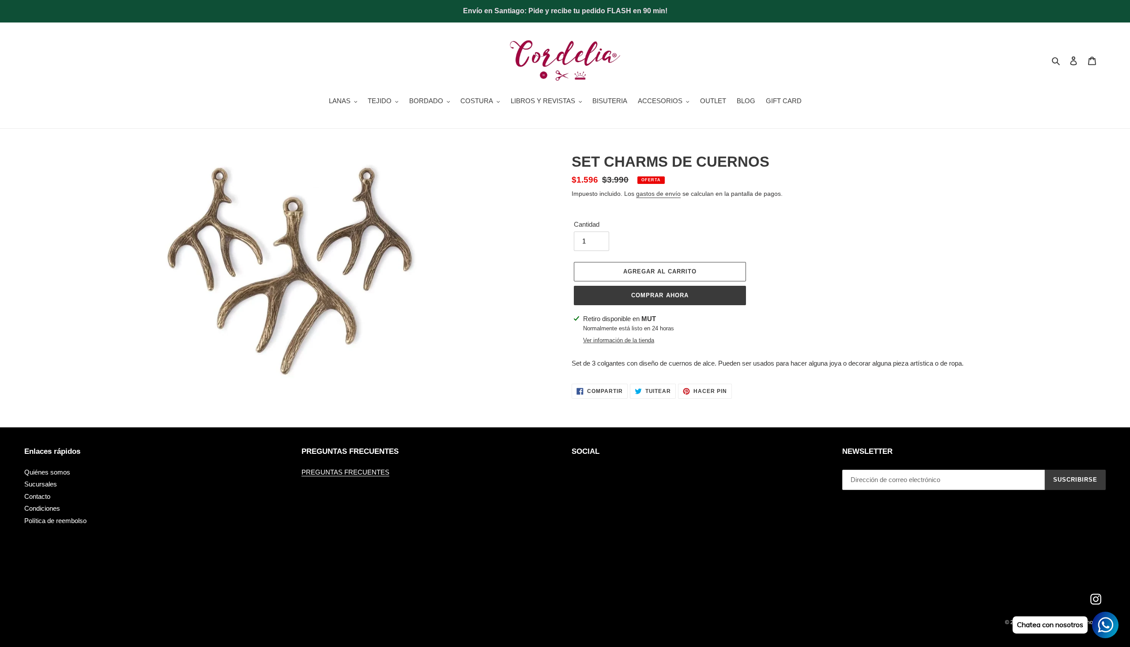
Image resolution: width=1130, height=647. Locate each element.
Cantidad (586, 224)
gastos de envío (658, 193)
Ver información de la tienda (618, 340)
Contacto (37, 496)
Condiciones (42, 508)
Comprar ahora (660, 295)
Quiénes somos (47, 472)
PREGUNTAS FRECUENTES (345, 472)
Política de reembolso (55, 520)
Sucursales (40, 484)
